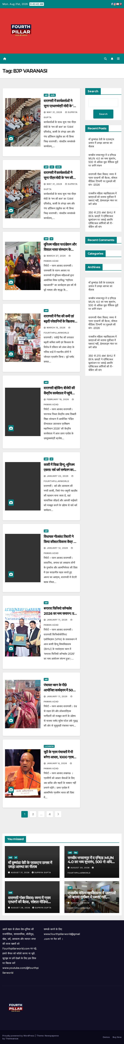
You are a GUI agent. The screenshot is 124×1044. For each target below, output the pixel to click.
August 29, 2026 (21, 908)
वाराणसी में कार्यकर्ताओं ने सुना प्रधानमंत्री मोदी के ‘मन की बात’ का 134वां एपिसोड (60, 106)
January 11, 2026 (57, 620)
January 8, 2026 (57, 763)
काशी (46, 95)
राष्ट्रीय (53, 95)
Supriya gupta (42, 872)
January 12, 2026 (58, 548)
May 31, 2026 (55, 112)
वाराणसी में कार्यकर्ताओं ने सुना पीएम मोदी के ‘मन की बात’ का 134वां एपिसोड (58, 177)
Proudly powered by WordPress (18, 1035)
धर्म (51, 239)
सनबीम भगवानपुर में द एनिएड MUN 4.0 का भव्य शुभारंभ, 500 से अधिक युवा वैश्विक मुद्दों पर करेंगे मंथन (91, 861)
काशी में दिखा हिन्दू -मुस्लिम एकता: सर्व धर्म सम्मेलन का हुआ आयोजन (59, 469)
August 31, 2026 (20, 872)
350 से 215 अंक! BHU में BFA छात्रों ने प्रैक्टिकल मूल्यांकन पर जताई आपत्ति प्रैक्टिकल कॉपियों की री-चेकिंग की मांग (101, 219)
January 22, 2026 (58, 476)
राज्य (52, 167)
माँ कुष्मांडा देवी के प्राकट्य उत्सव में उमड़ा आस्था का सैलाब (101, 143)
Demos (106, 1037)
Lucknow (49, 746)
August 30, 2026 (80, 868)
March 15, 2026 (56, 327)
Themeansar (11, 1038)
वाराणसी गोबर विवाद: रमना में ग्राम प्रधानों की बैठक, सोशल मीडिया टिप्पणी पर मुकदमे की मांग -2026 (29, 901)
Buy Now (117, 1037)
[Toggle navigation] (118, 58)
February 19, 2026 (58, 399)
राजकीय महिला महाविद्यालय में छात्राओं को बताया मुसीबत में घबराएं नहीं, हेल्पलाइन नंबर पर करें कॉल (92, 897)
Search (93, 91)
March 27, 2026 (56, 256)
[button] (105, 58)
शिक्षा (75, 853)
